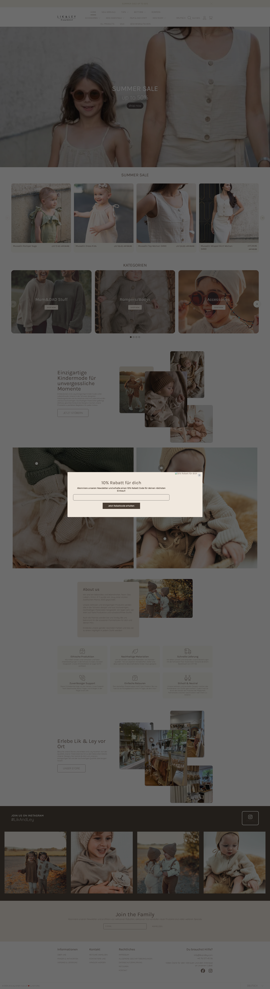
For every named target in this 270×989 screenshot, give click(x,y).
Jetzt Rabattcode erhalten (121, 505)
